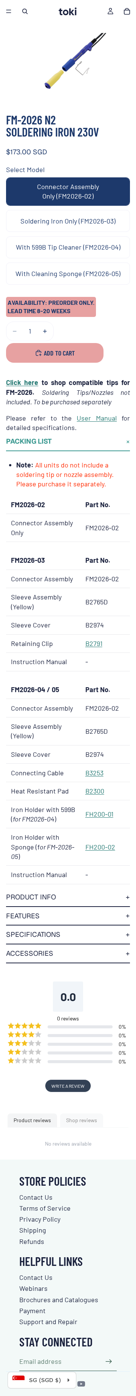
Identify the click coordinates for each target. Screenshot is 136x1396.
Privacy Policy (39, 1219)
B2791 (93, 643)
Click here (22, 382)
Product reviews (32, 1120)
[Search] (25, 11)
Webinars (33, 1288)
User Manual (97, 418)
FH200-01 (99, 814)
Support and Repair (48, 1321)
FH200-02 (100, 847)
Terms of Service (45, 1208)
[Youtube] (81, 1383)
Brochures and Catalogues (58, 1299)
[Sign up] (109, 1362)
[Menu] (8, 11)
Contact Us (36, 1197)
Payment (32, 1310)
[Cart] (127, 11)
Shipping (32, 1230)
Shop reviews (81, 1120)
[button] (68, 441)
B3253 (94, 773)
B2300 (94, 791)
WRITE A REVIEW (68, 1086)
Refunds (31, 1241)
